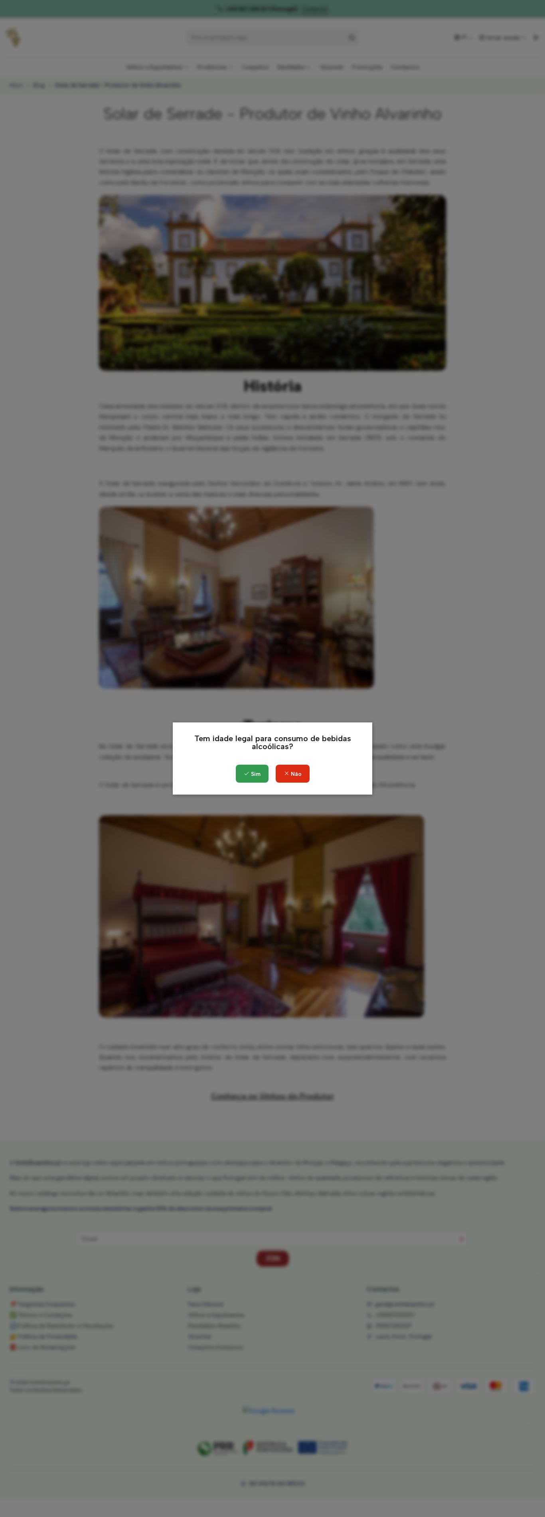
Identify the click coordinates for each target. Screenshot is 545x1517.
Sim (255, 774)
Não (295, 774)
